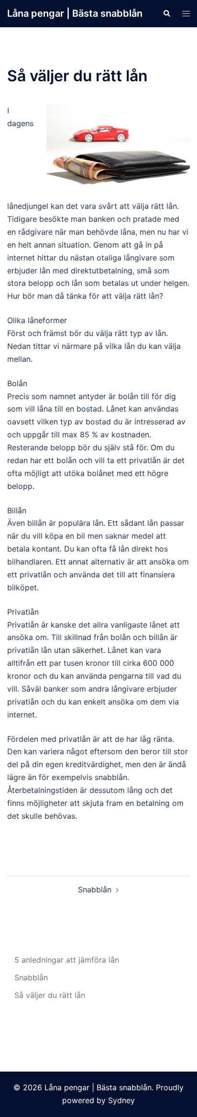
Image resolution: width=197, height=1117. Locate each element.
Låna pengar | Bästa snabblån (74, 13)
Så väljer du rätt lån (49, 995)
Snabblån (94, 889)
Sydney (121, 1100)
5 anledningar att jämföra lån (66, 960)
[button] (166, 13)
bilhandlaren (29, 561)
